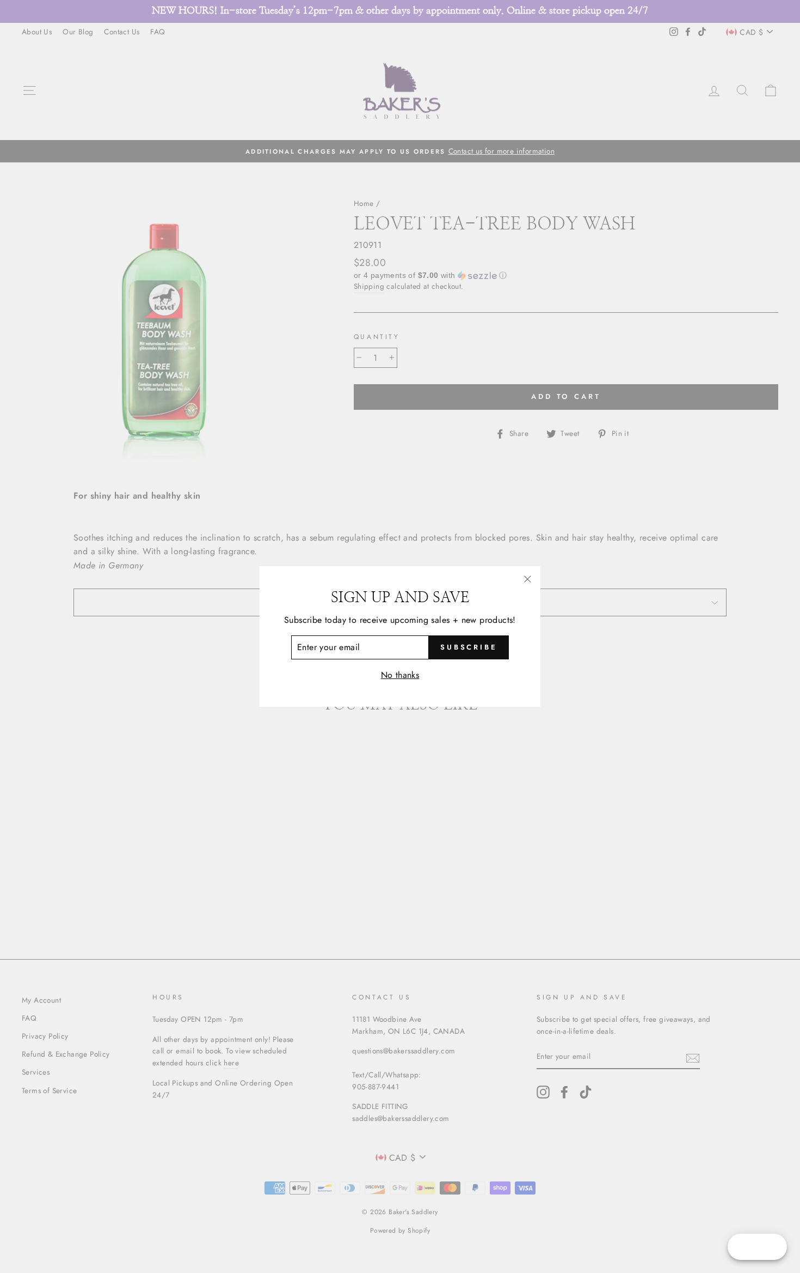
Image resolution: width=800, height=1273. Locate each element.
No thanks (400, 675)
